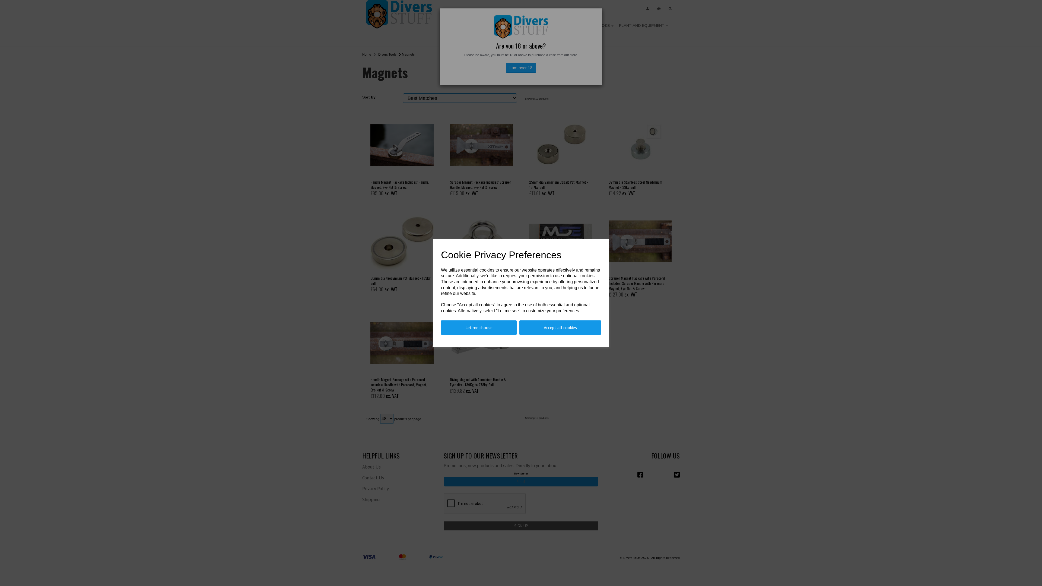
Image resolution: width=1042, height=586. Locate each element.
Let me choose (479, 327)
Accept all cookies (560, 327)
